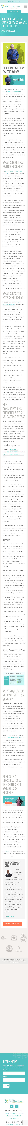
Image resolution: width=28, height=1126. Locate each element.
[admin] (10, 7)
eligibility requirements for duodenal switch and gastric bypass (14, 452)
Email (5, 1076)
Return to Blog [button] (12, 924)
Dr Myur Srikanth (15, 738)
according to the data (12, 91)
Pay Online (14, 11)
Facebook (11, 1105)
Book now (7, 851)
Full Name (6, 1070)
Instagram (16, 1105)
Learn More (9, 916)
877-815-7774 (15, 1)
